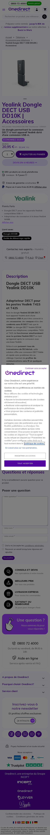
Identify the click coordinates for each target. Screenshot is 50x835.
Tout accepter (25, 463)
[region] (25, 417)
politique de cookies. (34, 443)
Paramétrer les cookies (25, 456)
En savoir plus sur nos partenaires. (21, 448)
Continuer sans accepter (36, 368)
